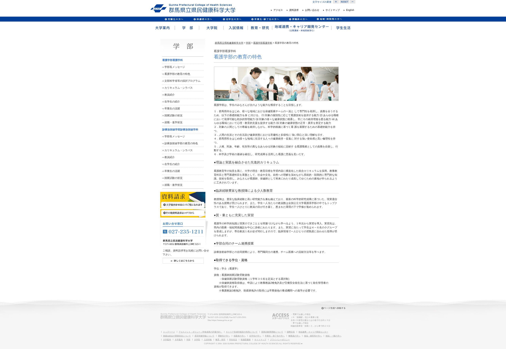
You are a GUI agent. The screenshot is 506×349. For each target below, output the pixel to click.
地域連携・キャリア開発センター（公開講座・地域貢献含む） (301, 28)
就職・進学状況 (173, 122)
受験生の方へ (174, 19)
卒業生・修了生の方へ (275, 336)
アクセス (278, 10)
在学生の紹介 (172, 101)
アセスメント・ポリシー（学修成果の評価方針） (200, 332)
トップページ (169, 332)
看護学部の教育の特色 (177, 73)
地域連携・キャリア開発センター (313, 332)
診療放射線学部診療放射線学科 (180, 129)
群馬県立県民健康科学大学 (229, 43)
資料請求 (294, 10)
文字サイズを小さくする (353, 2)
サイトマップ (333, 10)
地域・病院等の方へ (313, 336)
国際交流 (291, 332)
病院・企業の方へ (329, 19)
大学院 (211, 28)
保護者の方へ (202, 19)
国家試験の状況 (173, 115)
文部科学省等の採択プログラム (182, 80)
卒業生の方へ (265, 19)
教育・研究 (259, 28)
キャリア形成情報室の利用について (242, 332)
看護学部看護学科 (262, 43)
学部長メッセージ (174, 66)
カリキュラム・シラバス (178, 87)
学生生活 (343, 28)
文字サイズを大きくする (336, 2)
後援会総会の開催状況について (177, 336)
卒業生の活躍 (172, 108)
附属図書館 (246, 340)
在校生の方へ (232, 19)
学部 (187, 28)
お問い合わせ (312, 10)
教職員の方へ (298, 19)
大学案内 (162, 28)
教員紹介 (169, 94)
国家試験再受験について (272, 332)
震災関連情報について (204, 336)
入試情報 (235, 28)
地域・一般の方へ (333, 336)
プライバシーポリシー (280, 340)
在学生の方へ (255, 336)
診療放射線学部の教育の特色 (181, 143)
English (350, 10)
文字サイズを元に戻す (344, 2)
